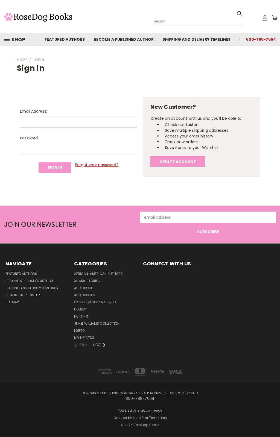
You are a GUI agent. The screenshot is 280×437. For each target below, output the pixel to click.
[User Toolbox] (265, 17)
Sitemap (12, 302)
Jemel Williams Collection (96, 323)
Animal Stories (87, 280)
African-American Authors (98, 273)
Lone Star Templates (150, 417)
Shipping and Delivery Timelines (196, 39)
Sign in (11, 295)
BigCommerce (150, 410)
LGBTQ (79, 330)
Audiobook (83, 288)
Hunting (81, 316)
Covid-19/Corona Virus (95, 302)
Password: (29, 138)
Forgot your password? (96, 165)
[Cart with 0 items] (274, 17)
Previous (271, 420)
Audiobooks (84, 295)
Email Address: (33, 111)
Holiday (80, 309)
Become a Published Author (124, 39)
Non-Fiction (84, 337)
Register (32, 295)
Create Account (177, 162)
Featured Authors (65, 39)
